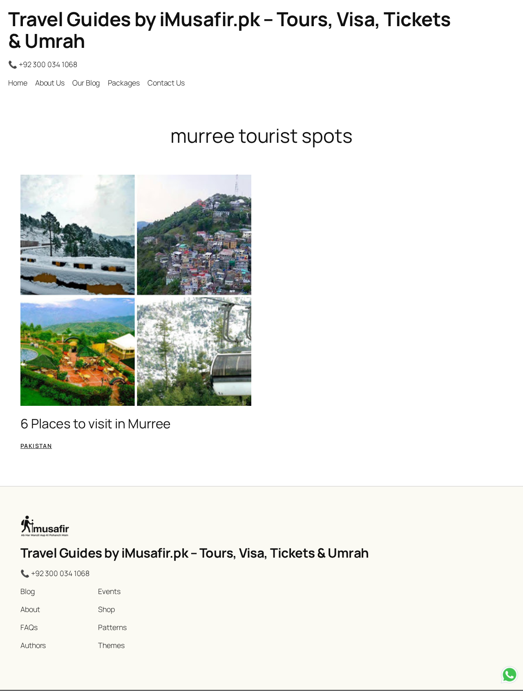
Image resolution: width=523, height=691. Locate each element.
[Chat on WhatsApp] (509, 676)
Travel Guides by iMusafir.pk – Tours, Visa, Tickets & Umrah (229, 30)
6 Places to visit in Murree (95, 423)
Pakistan (36, 446)
